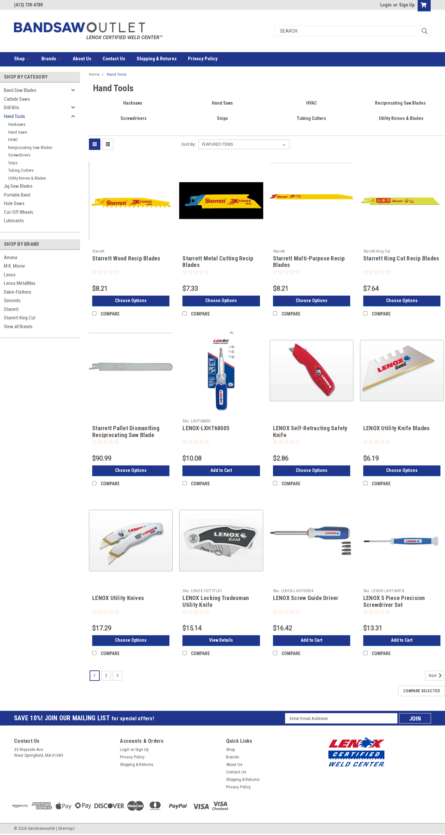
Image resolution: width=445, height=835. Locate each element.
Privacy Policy (203, 59)
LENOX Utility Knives (118, 597)
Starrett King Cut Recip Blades (401, 258)
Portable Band (17, 195)
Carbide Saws (17, 99)
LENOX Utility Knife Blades (396, 428)
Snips (13, 162)
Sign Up (406, 4)
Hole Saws (14, 203)
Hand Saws (17, 132)
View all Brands (18, 327)
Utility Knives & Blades (27, 178)
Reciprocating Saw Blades (30, 147)
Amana (10, 257)
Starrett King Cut (20, 318)
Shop (20, 59)
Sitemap (65, 828)
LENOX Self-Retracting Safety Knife (310, 431)
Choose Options (131, 300)
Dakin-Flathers (17, 292)
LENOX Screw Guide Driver (305, 597)
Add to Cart (221, 470)
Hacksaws (16, 124)
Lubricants (14, 221)
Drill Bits (11, 107)
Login (386, 4)
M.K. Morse (14, 266)
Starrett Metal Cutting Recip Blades (217, 262)
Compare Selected (421, 691)
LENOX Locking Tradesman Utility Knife (215, 601)
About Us (82, 59)
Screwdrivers (19, 155)
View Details (221, 640)
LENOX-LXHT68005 (205, 428)
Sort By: (188, 144)
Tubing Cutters (21, 170)
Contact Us (114, 59)
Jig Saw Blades (18, 186)
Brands (49, 59)
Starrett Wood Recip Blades (126, 258)
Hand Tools (14, 116)
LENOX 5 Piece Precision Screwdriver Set (394, 601)
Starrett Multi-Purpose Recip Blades (309, 262)
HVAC (13, 139)
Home (94, 74)
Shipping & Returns (156, 59)
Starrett (11, 309)
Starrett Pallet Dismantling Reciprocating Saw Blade (125, 431)
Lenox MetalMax (20, 283)
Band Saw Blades (20, 90)
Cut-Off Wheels (18, 212)
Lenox (10, 275)
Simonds (12, 300)
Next (433, 675)
